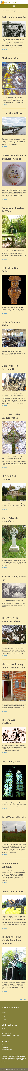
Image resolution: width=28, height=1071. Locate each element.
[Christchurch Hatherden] (14, 491)
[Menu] (14, 6)
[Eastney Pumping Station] (14, 337)
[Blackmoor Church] (14, 78)
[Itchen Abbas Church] (14, 904)
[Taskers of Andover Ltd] (14, 28)
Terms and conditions (7, 1049)
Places (3, 1031)
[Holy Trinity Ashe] (14, 782)
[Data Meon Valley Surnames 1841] (14, 437)
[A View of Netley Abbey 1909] (14, 590)
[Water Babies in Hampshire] (14, 541)
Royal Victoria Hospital (14, 817)
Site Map (4, 1019)
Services (4, 1012)
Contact (3, 1014)
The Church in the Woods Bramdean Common (11, 940)
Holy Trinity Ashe (11, 761)
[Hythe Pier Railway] (14, 126)
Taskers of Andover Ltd (14, 17)
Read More (4, 49)
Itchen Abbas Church (13, 891)
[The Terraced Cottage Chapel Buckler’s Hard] (14, 686)
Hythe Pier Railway (12, 113)
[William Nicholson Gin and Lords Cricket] (14, 174)
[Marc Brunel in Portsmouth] (14, 381)
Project (3, 1028)
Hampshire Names (6, 1033)
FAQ (3, 1045)
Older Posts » (23, 999)
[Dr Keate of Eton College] (14, 289)
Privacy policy (5, 1047)
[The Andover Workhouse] (14, 734)
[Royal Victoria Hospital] (14, 831)
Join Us (3, 1017)
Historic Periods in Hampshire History (11, 1035)
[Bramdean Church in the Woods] (14, 231)
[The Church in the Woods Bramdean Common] (14, 963)
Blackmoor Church (12, 58)
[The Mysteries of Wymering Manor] (14, 634)
